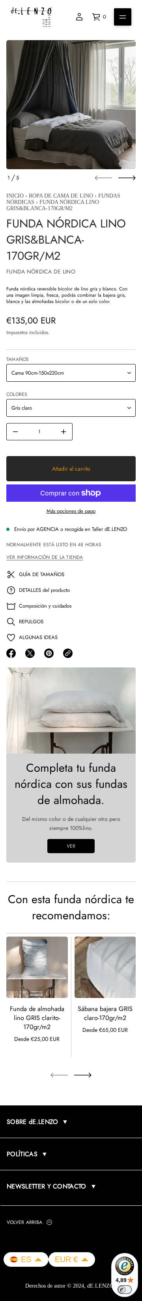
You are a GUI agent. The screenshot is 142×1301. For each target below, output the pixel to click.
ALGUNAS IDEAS (38, 637)
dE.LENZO (101, 1286)
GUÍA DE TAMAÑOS (41, 574)
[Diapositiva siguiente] (127, 178)
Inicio (15, 196)
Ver (71, 846)
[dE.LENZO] (31, 17)
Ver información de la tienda (44, 557)
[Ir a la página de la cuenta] (79, 17)
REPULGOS (31, 621)
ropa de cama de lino (61, 196)
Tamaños (17, 359)
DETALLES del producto (44, 590)
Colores (17, 394)
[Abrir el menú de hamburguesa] (122, 17)
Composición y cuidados (45, 606)
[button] (26, 1259)
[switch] (125, 1289)
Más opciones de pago (71, 511)
